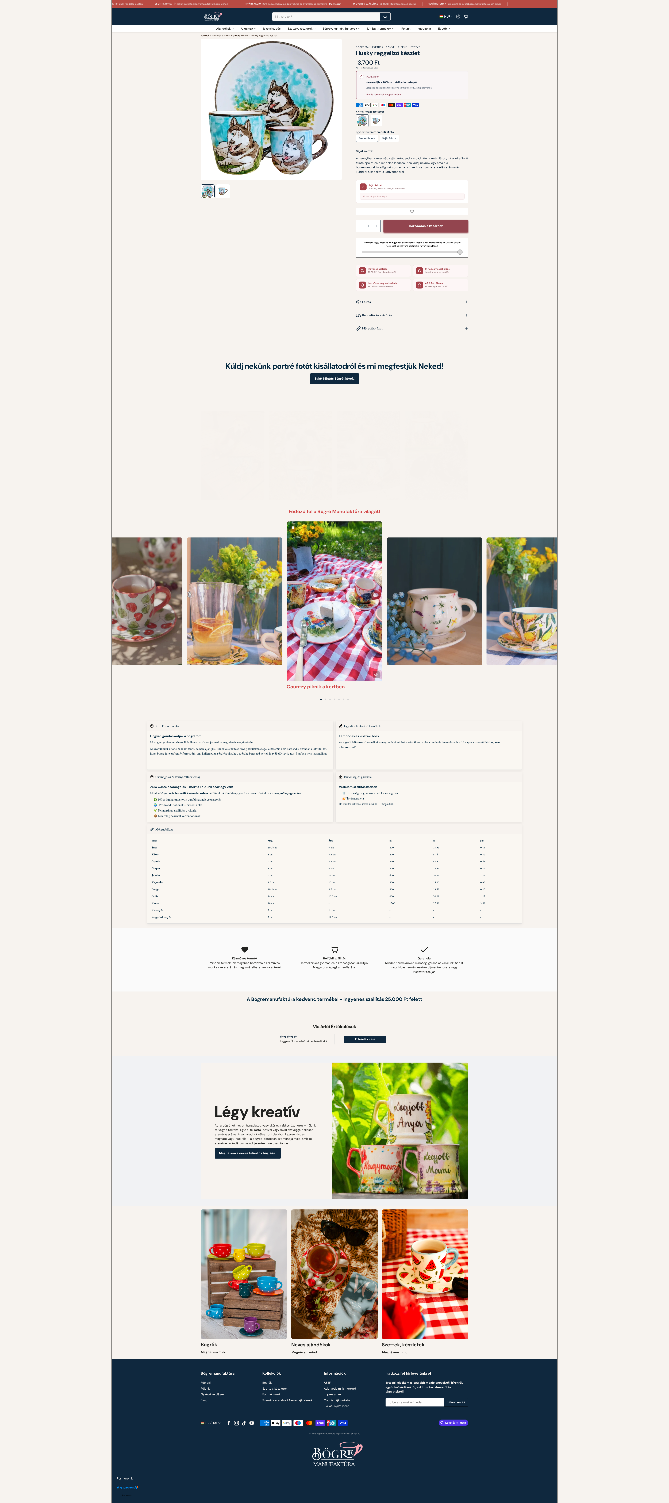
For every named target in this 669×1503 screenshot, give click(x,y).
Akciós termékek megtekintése (385, 94)
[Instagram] (236, 1423)
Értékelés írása (365, 1039)
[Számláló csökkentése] (360, 225)
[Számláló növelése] (376, 225)
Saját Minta (389, 138)
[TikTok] (244, 1423)
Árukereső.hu (127, 1495)
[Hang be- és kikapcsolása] (376, 674)
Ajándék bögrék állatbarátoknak (230, 35)
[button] (331, 17)
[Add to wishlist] (412, 211)
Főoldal (205, 35)
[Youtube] (251, 1423)
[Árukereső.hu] (127, 1489)
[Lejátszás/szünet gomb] (292, 527)
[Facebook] (228, 1423)
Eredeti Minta (367, 138)
